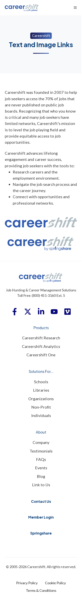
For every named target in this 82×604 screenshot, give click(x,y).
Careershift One (41, 354)
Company (41, 442)
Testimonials (41, 451)
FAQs (41, 459)
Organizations (41, 398)
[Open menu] (75, 8)
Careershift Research (41, 337)
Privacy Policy (27, 583)
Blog (41, 476)
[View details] (14, 311)
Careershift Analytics (41, 346)
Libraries (41, 390)
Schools (41, 381)
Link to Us (41, 484)
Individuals (41, 415)
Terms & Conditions (41, 590)
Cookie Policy (55, 583)
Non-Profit (41, 407)
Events (41, 467)
